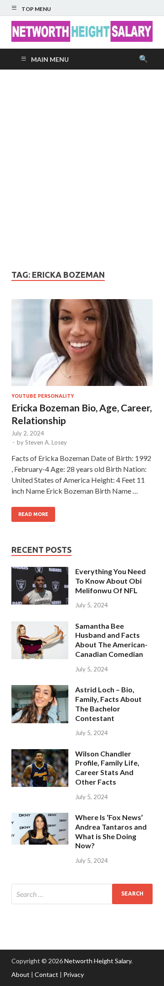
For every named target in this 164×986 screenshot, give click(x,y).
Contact (46, 974)
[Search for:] (82, 894)
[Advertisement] (82, 169)
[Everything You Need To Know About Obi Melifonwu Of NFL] (39, 572)
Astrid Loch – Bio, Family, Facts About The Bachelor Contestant (108, 703)
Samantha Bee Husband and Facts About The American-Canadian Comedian (111, 639)
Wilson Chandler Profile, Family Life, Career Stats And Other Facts (107, 767)
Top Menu (36, 8)
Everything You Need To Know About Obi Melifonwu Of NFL (110, 581)
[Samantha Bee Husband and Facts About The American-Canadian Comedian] (39, 626)
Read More (33, 514)
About (20, 974)
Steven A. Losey (46, 442)
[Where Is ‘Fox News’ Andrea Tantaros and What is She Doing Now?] (39, 818)
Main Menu (50, 59)
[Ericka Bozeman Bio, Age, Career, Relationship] (82, 346)
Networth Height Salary (97, 961)
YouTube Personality (42, 396)
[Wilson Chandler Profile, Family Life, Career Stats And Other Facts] (39, 754)
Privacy (73, 974)
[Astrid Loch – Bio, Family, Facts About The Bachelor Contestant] (39, 690)
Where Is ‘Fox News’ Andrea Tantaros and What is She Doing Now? (111, 831)
